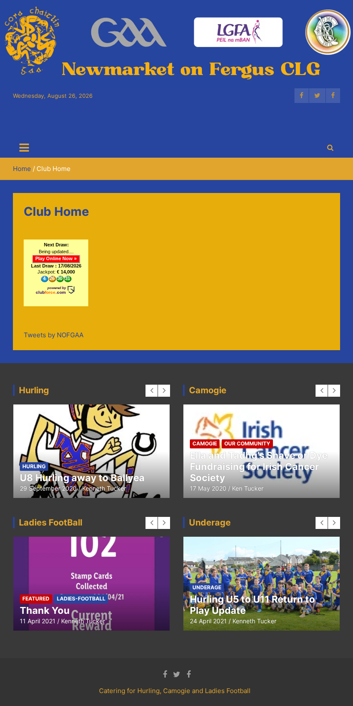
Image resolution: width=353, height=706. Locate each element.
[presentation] (152, 391)
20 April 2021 (208, 621)
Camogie (34, 443)
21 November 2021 (46, 621)
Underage (268, 598)
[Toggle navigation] (24, 148)
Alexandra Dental (230, 610)
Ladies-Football (46, 454)
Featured (67, 443)
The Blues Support (219, 598)
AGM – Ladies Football (70, 610)
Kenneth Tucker (95, 488)
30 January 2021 (44, 488)
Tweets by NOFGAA (54, 335)
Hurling (100, 443)
